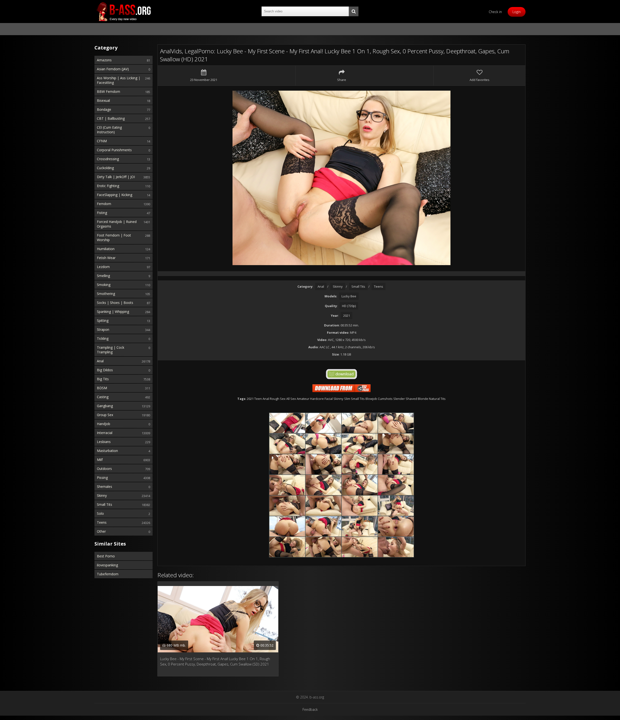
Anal (100, 361)
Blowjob (371, 398)
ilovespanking (107, 565)
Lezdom (103, 266)
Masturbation (107, 450)
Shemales (104, 486)
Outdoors (104, 468)
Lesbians (104, 441)
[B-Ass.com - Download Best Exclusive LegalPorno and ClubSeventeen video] (123, 11)
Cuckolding (105, 168)
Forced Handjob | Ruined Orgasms (117, 224)
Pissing (102, 477)
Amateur (303, 398)
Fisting (102, 212)
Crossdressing (108, 159)
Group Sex (105, 414)
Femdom (104, 203)
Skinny (102, 495)
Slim (347, 398)
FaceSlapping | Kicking (114, 194)
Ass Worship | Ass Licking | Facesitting (118, 80)
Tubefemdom (107, 574)
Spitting (102, 320)
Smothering (106, 293)
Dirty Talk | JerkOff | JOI (116, 176)
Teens (102, 522)
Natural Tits (437, 398)
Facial (329, 398)
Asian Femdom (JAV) (113, 69)
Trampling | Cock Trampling (110, 349)
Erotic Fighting (108, 185)
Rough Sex (278, 398)
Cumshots (385, 398)
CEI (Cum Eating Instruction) (109, 129)
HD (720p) (349, 306)
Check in (495, 11)
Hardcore (317, 398)
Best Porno (106, 556)
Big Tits (103, 379)
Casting (102, 397)
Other (101, 531)
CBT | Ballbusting (111, 118)
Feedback (310, 709)
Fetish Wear (106, 257)
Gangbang (105, 406)
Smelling (103, 275)
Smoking (103, 284)
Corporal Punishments (114, 150)
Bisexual (103, 100)
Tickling (102, 338)
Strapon (103, 329)
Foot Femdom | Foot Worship (114, 237)
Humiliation (106, 248)
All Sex (291, 398)
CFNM (102, 141)
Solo (100, 513)
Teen (258, 398)
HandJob (103, 423)
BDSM (102, 388)
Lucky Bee (348, 296)
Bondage (104, 109)
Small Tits (104, 504)
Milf (100, 459)
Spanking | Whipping (113, 311)
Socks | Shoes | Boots (115, 302)
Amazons (104, 60)
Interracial (104, 432)
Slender (399, 398)
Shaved (411, 398)
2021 (346, 315)
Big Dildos (105, 370)
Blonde (423, 398)
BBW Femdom (108, 91)
